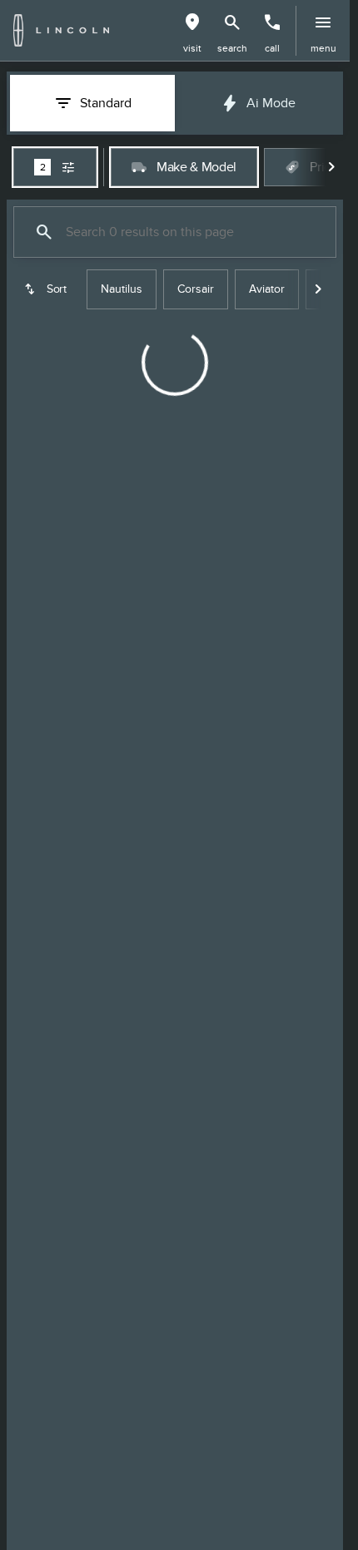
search (232, 48)
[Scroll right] (331, 167)
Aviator (267, 289)
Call (272, 48)
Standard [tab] (106, 103)
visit (192, 48)
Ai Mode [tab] (271, 103)
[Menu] (323, 22)
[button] (192, 31)
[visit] (192, 22)
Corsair (195, 289)
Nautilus (121, 289)
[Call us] (272, 22)
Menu (323, 48)
